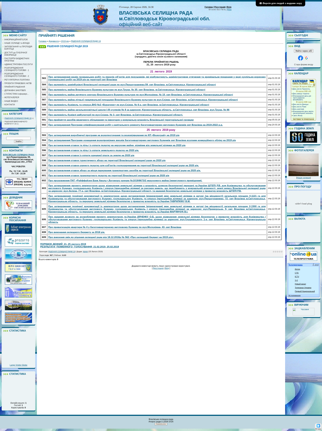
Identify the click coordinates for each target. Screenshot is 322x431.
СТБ (297, 273)
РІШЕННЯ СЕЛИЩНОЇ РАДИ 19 (18, 118)
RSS (229, 9)
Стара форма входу (303, 64)
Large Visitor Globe (18, 365)
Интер (297, 269)
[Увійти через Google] (306, 58)
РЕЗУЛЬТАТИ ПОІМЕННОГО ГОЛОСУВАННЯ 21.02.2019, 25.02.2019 (79, 246)
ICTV (297, 277)
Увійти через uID (303, 51)
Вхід (229, 7)
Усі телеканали (294, 295)
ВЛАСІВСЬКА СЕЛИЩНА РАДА (18, 155)
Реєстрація (219, 7)
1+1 (296, 280)
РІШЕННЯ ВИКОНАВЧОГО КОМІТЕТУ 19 (16, 123)
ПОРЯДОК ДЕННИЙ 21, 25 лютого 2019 (63, 244)
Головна (209, 7)
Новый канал (300, 284)
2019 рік (65, 41)
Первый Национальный (305, 291)
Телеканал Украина (303, 288)
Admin (85, 252)
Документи (54, 41)
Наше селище (303, 178)
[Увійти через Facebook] (300, 58)
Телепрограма (295, 265)
